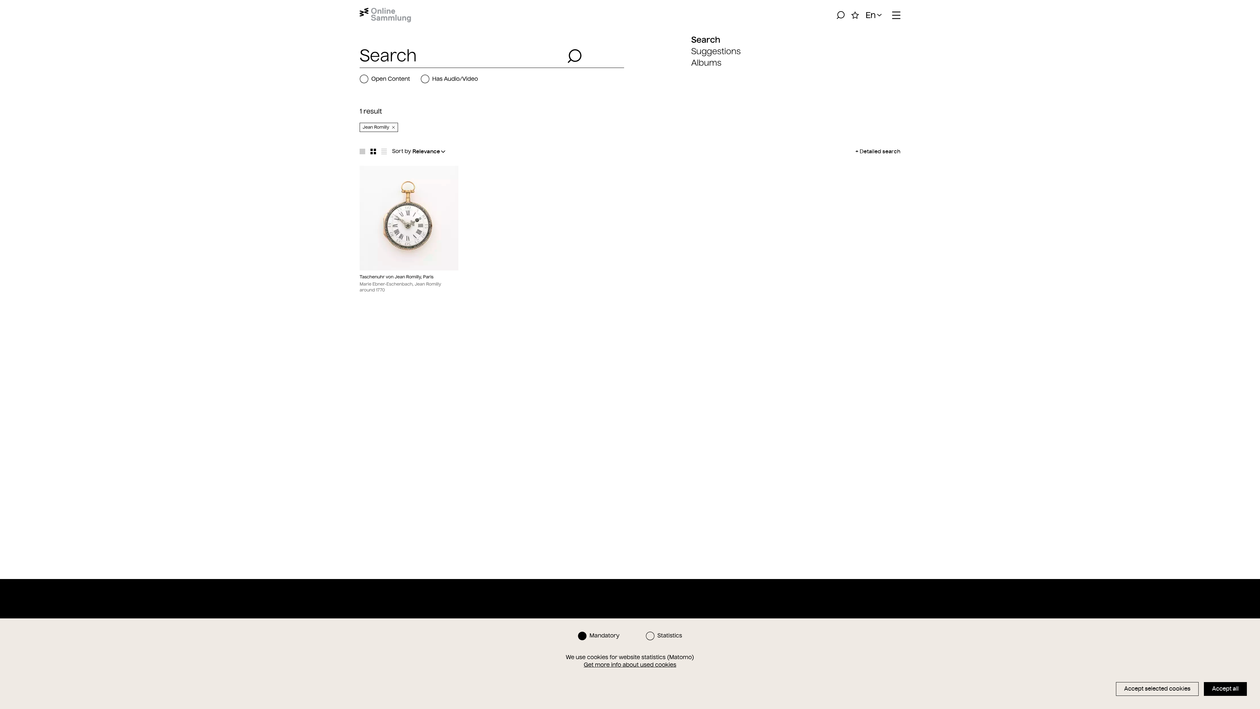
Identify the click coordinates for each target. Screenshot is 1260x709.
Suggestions (716, 51)
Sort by (401, 151)
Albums (706, 63)
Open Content (390, 78)
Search (705, 39)
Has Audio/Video (455, 78)
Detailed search (880, 151)
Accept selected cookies (1157, 688)
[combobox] (462, 56)
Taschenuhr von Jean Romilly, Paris (396, 277)
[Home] (385, 15)
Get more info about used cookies (630, 664)
